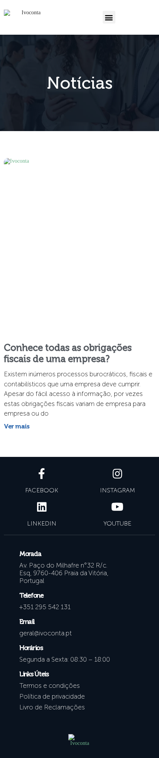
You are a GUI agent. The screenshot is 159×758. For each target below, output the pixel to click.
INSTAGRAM (117, 490)
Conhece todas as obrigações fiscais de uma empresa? (68, 353)
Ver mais (17, 426)
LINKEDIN (41, 523)
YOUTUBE (117, 523)
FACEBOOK (41, 490)
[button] (109, 17)
